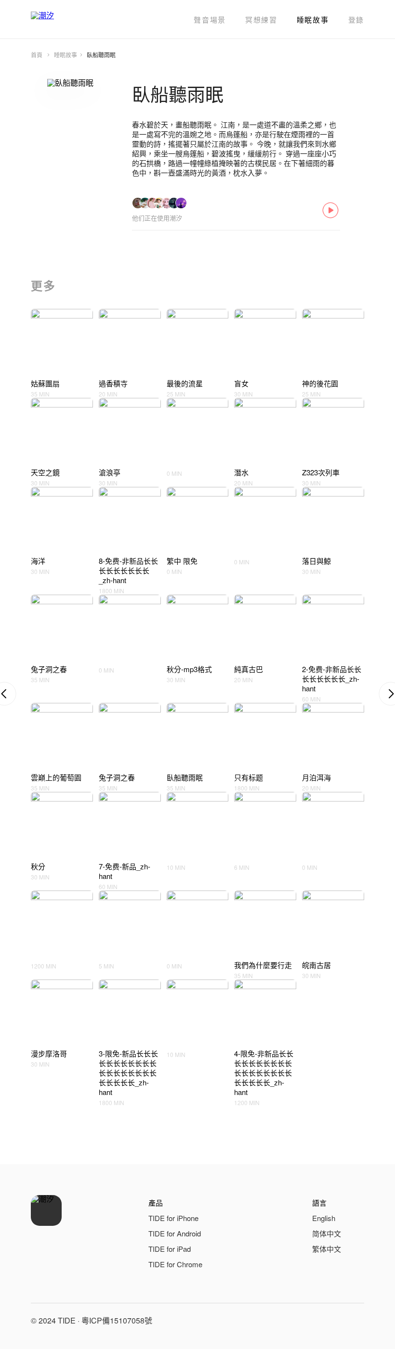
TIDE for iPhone (173, 1218)
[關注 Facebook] (308, 1320)
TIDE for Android (174, 1233)
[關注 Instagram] (331, 1320)
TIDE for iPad (169, 1249)
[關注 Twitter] (354, 1320)
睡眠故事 (313, 19)
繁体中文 (326, 1249)
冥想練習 (261, 19)
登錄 (356, 19)
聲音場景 (210, 19)
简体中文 (326, 1233)
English (323, 1218)
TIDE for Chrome (175, 1264)
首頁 (36, 55)
